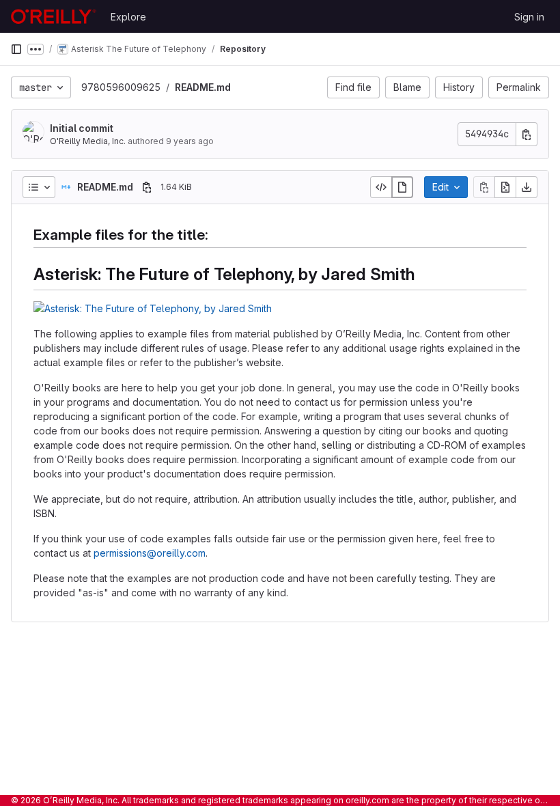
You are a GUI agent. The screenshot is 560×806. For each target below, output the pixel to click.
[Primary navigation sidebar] (16, 49)
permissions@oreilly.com (150, 553)
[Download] (526, 187)
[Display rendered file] (402, 187)
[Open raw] (505, 187)
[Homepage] (54, 16)
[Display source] (381, 187)
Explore (128, 17)
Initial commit (81, 128)
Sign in (529, 17)
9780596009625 (120, 87)
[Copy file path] (147, 187)
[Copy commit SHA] (526, 134)
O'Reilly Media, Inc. (88, 141)
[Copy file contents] (484, 187)
